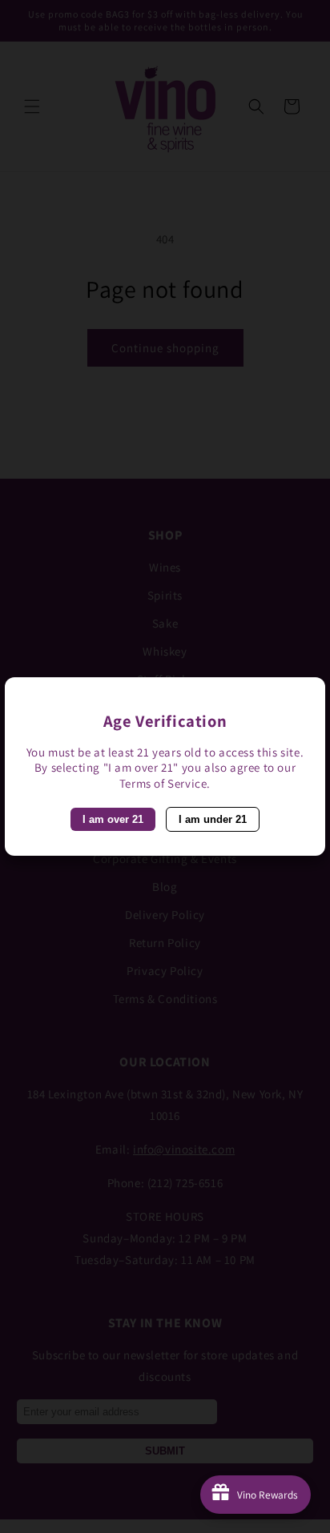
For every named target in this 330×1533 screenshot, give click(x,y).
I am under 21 (213, 819)
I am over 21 (112, 819)
